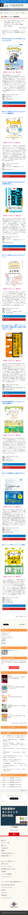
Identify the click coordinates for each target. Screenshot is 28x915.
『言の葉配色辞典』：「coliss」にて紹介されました (14, 763)
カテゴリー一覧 (5, 843)
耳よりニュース (5, 642)
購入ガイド (4, 845)
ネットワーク (18, 22)
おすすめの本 (5, 634)
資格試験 (10, 26)
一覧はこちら (23, 790)
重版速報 (4, 643)
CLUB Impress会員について (8, 853)
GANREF (3, 890)
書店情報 (4, 640)
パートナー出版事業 (6, 874)
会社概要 (3, 871)
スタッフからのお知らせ (7, 637)
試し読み (6, 102)
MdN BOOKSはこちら (14, 9)
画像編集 (21, 24)
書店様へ (3, 850)
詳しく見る (14, 667)
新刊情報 (4, 639)
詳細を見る (7, 105)
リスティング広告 (15, 24)
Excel (5, 20)
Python (18, 20)
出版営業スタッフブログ (8, 12)
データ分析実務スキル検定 (9, 22)
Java (9, 20)
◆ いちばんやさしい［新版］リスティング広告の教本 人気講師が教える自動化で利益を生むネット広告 (14, 327)
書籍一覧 (3, 840)
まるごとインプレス (6, 636)
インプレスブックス (6, 897)
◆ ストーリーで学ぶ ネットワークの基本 (13, 545)
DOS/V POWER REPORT (8, 885)
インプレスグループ (6, 876)
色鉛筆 (5, 26)
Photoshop (13, 20)
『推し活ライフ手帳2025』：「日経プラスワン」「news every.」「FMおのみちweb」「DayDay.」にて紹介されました (14, 745)
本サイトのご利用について (8, 861)
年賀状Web (4, 895)
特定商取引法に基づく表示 (8, 869)
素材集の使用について (7, 855)
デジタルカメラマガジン (7, 887)
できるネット (4, 892)
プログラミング (7, 24)
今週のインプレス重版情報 (8, 777)
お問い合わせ (4, 863)
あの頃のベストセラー (7, 633)
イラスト (22, 20)
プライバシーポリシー (7, 866)
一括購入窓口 (4, 848)
